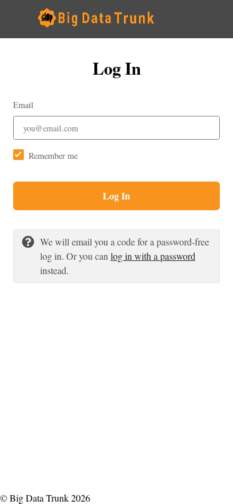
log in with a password (153, 256)
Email (23, 104)
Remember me (53, 155)
